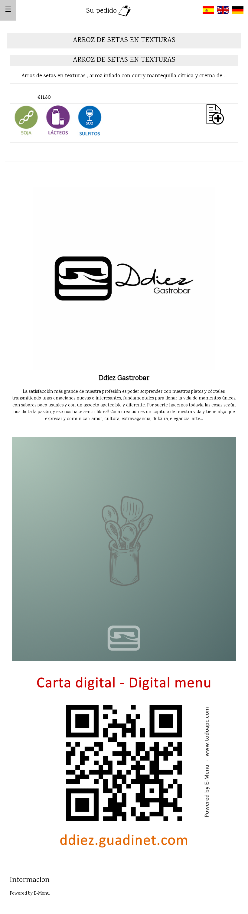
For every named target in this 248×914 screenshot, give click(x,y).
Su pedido (101, 11)
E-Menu (42, 893)
